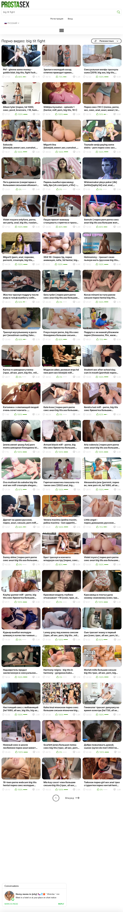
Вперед (69, 798)
